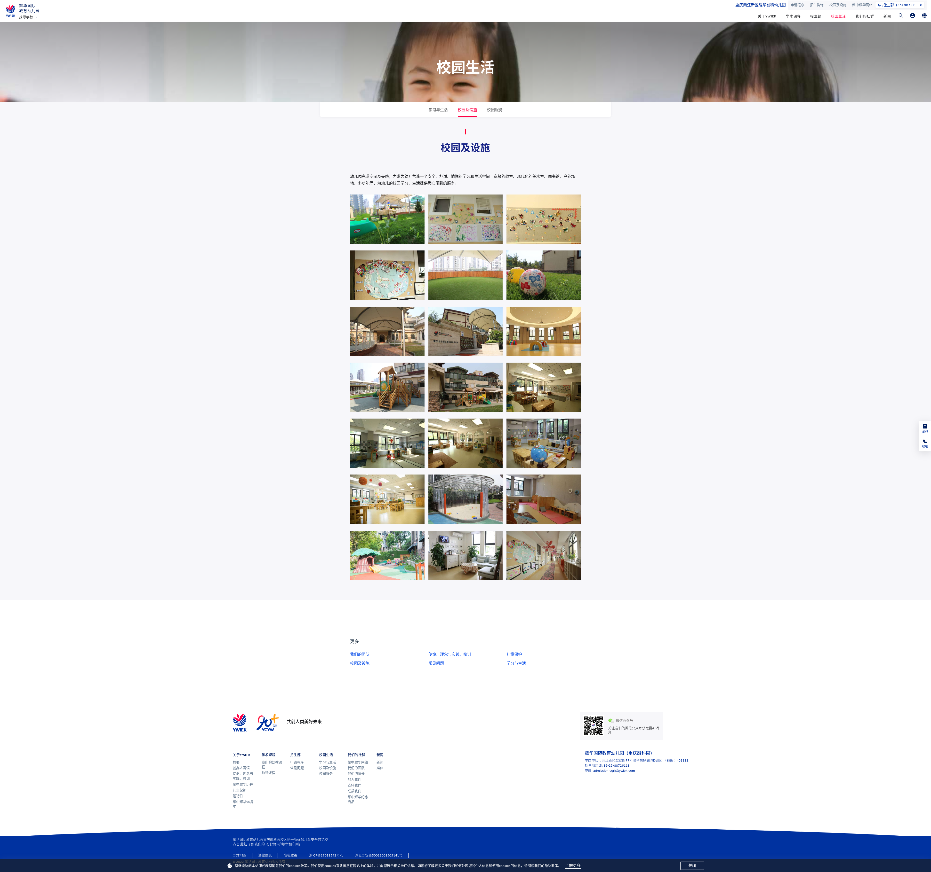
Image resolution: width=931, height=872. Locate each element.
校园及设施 (837, 5)
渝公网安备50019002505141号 (378, 855)
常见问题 (436, 663)
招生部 (815, 16)
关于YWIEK (767, 16)
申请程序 (797, 5)
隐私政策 (290, 855)
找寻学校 (26, 17)
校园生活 (838, 16)
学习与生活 (516, 663)
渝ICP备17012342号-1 (326, 855)
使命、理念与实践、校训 (449, 654)
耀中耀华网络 (862, 5)
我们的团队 (359, 654)
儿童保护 (514, 654)
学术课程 (793, 16)
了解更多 (573, 865)
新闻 (887, 16)
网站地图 (239, 855)
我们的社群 (864, 16)
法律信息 (265, 855)
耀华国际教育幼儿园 (29, 8)
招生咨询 (817, 5)
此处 (243, 844)
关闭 (692, 865)
